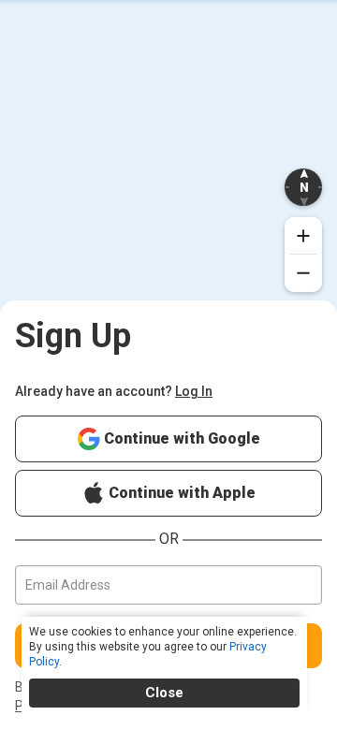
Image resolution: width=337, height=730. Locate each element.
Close (164, 692)
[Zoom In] (303, 236)
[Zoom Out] (303, 273)
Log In (193, 391)
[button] (303, 187)
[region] (168, 178)
